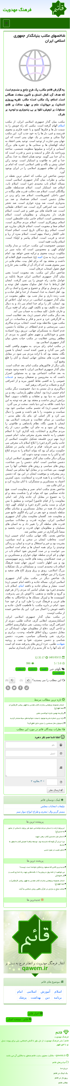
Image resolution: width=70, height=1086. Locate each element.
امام (21, 585)
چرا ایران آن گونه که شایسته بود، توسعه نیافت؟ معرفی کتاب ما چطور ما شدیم (37, 843)
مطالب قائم (63, 1083)
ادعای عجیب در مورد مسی (54, 850)
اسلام (61, 125)
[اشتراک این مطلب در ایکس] (14, 687)
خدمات (9, 377)
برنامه (58, 997)
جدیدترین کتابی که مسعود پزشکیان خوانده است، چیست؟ (42, 867)
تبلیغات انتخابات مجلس (53, 806)
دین (47, 997)
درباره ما (64, 1068)
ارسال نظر (54, 790)
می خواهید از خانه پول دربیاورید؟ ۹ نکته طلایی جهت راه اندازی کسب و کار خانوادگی (37, 873)
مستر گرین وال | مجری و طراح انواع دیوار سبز (40, 811)
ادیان (32, 669)
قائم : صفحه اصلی (18, 1019)
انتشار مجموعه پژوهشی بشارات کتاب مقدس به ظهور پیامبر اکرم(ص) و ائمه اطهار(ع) (36, 706)
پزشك (22, 997)
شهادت (61, 643)
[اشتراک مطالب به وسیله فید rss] (8, 687)
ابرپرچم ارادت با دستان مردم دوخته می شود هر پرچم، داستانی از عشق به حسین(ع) (36, 829)
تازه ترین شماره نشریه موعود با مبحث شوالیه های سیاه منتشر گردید (37, 718)
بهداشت (36, 997)
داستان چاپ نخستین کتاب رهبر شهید (50, 836)
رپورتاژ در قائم (61, 1078)
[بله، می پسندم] (28, 680)
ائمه (40, 257)
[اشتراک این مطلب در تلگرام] (26, 687)
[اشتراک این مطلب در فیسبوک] (20, 687)
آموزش (45, 991)
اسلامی (58, 673)
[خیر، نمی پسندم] (12, 680)
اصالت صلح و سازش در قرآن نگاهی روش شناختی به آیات (42, 889)
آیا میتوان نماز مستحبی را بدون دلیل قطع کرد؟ (45, 723)
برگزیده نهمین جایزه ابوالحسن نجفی (50, 713)
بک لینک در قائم (61, 1073)
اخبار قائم (34, 1013)
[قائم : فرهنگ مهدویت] (58, 8)
